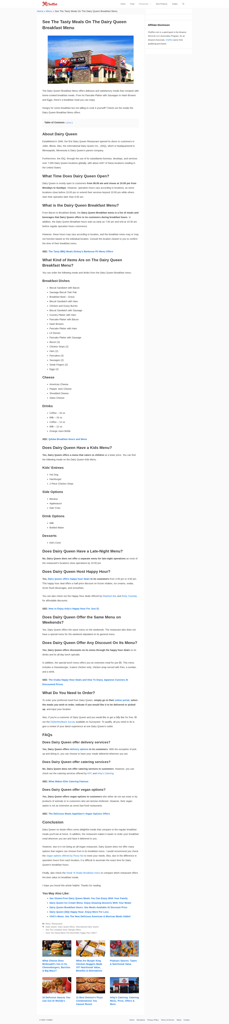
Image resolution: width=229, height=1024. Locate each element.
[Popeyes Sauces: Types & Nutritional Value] (124, 954)
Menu (49, 11)
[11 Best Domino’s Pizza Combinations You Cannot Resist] (90, 991)
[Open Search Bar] (183, 4)
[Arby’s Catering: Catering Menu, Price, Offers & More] (124, 991)
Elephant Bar (109, 596)
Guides (175, 4)
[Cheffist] (50, 4)
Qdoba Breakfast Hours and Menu (68, 439)
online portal (122, 700)
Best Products (161, 4)
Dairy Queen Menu (66, 927)
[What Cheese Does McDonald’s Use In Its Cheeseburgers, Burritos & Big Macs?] (56, 954)
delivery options (79, 749)
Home (123, 4)
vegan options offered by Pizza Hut (64, 855)
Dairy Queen (51, 927)
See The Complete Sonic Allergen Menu (63, 930)
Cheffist (169, 40)
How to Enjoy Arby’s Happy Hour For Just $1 (74, 608)
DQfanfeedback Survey (62, 722)
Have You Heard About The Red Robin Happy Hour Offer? (71, 933)
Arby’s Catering (105, 773)
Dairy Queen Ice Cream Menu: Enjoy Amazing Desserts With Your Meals (90, 903)
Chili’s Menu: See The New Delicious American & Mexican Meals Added (89, 916)
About (179, 1020)
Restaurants (143, 4)
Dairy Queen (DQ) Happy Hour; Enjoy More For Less (79, 912)
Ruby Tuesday (129, 596)
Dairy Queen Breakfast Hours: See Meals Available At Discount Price (88, 907)
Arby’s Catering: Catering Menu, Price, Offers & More (124, 1000)
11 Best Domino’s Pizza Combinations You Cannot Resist (89, 1000)
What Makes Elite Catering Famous (68, 781)
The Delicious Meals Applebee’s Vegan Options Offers (79, 813)
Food (132, 4)
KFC (89, 773)
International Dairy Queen (87, 927)
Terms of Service (167, 1020)
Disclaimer (141, 1020)
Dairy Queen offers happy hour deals (69, 579)
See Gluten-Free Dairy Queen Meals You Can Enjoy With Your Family (88, 898)
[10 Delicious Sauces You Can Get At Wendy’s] (56, 991)
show (69, 123)
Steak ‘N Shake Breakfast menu (83, 873)
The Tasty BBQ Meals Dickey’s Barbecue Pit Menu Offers (81, 251)
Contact (187, 1020)
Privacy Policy (153, 1020)
